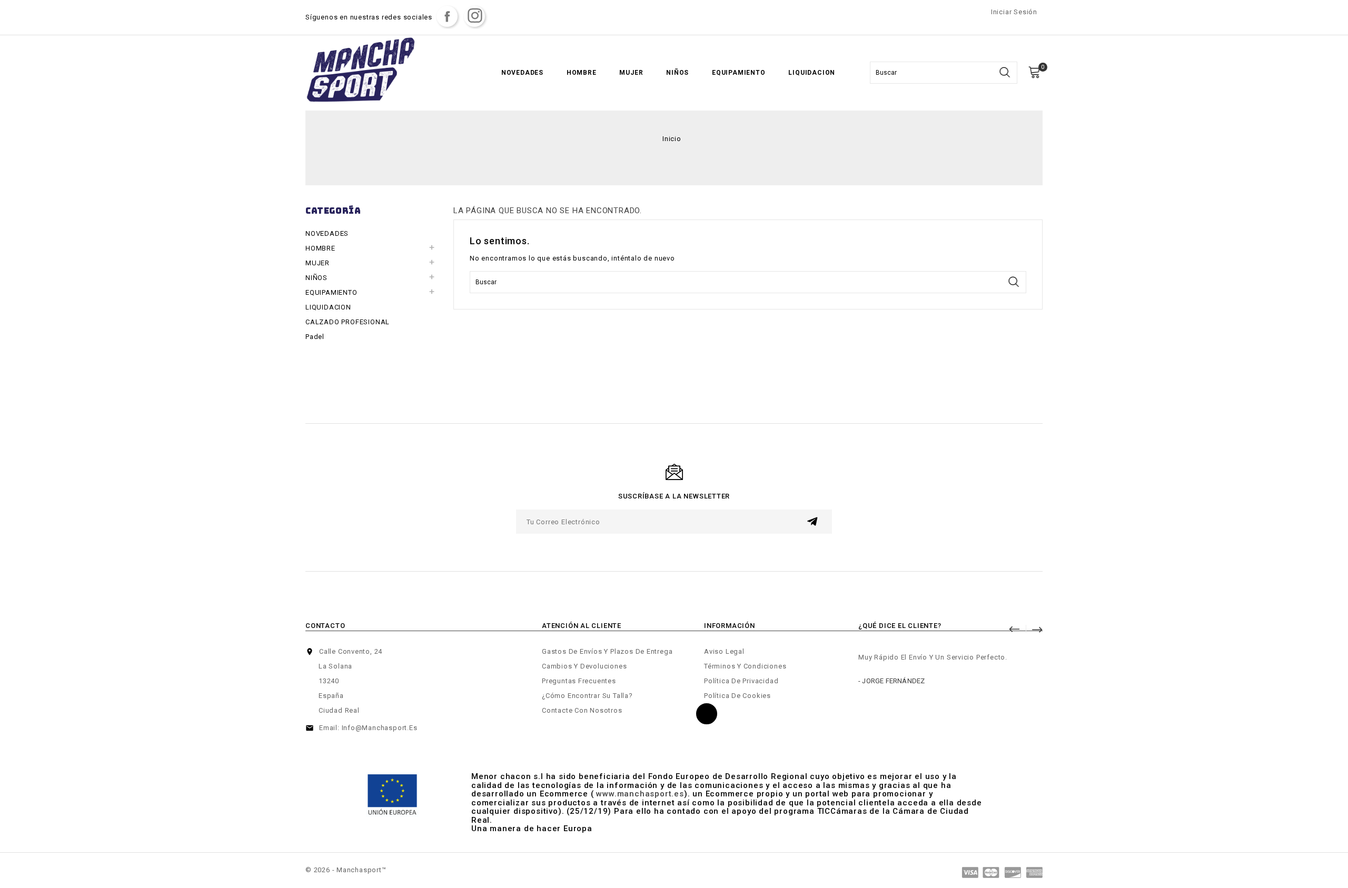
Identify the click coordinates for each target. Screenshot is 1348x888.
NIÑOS (677, 72)
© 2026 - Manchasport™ (345, 870)
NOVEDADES (522, 72)
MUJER (631, 72)
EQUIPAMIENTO (739, 72)
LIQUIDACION (811, 72)
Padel (314, 337)
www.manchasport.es (639, 794)
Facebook (447, 16)
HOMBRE (582, 72)
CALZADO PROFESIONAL (347, 322)
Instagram (474, 16)
